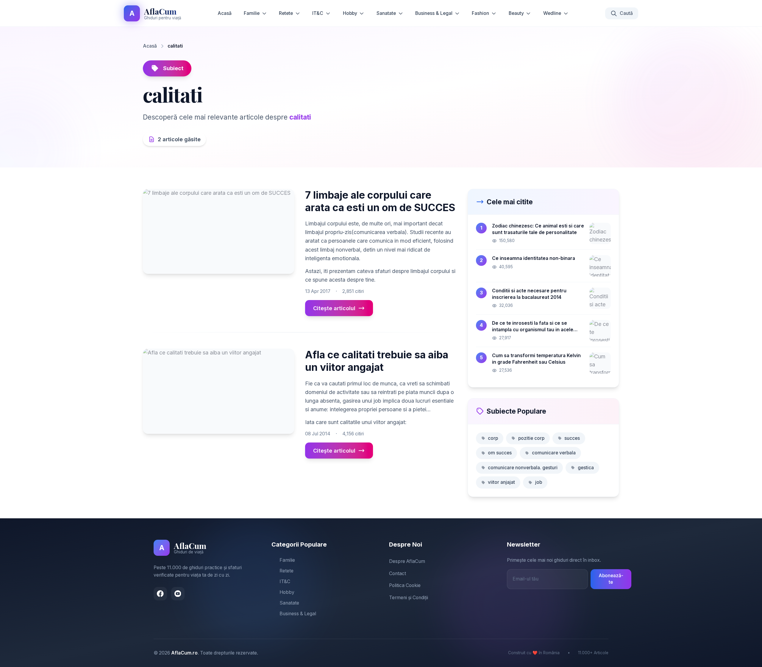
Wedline (552, 13)
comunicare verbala (554, 453)
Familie (252, 13)
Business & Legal (433, 13)
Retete (286, 13)
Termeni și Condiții (408, 597)
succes (572, 438)
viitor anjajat (501, 482)
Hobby (350, 13)
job (538, 482)
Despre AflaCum (407, 561)
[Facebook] (160, 593)
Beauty (516, 13)
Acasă (225, 13)
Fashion (480, 13)
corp (493, 438)
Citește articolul (334, 308)
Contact (397, 573)
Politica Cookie (405, 585)
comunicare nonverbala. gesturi (523, 467)
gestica (586, 467)
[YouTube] (178, 593)
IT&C (317, 13)
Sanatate (386, 13)
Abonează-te (611, 579)
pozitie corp (531, 438)
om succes (500, 453)
